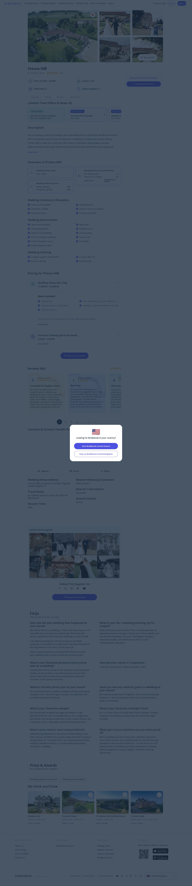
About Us (19, 845)
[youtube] (84, 588)
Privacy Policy (89, 876)
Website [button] (45, 471)
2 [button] (65, 421)
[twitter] (65, 588)
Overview (35, 97)
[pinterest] (78, 588)
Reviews (60, 97)
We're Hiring (20, 849)
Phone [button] (107, 471)
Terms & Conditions (105, 876)
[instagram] (72, 588)
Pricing (48, 97)
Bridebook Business (65, 845)
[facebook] (59, 588)
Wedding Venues (32, 3)
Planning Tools (82, 3)
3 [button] (71, 421)
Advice (111, 3)
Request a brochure (145, 84)
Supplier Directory (105, 849)
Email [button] (75, 471)
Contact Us (20, 857)
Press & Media (21, 853)
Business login (159, 3)
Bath (42, 73)
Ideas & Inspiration (98, 3)
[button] (32, 36)
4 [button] (77, 421)
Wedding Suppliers (48, 3)
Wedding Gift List (105, 857)
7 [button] (88, 421)
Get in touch (75, 97)
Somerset (35, 73)
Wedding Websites (66, 3)
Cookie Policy (75, 876)
